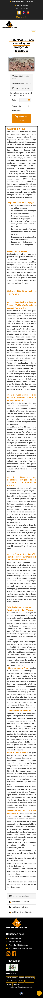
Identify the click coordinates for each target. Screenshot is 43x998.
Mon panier (22, 17)
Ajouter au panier (23, 119)
